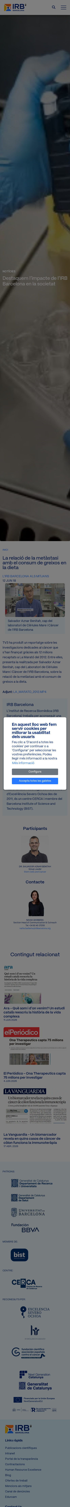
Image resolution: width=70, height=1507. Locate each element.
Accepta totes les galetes (35, 781)
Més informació (23, 763)
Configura (35, 771)
